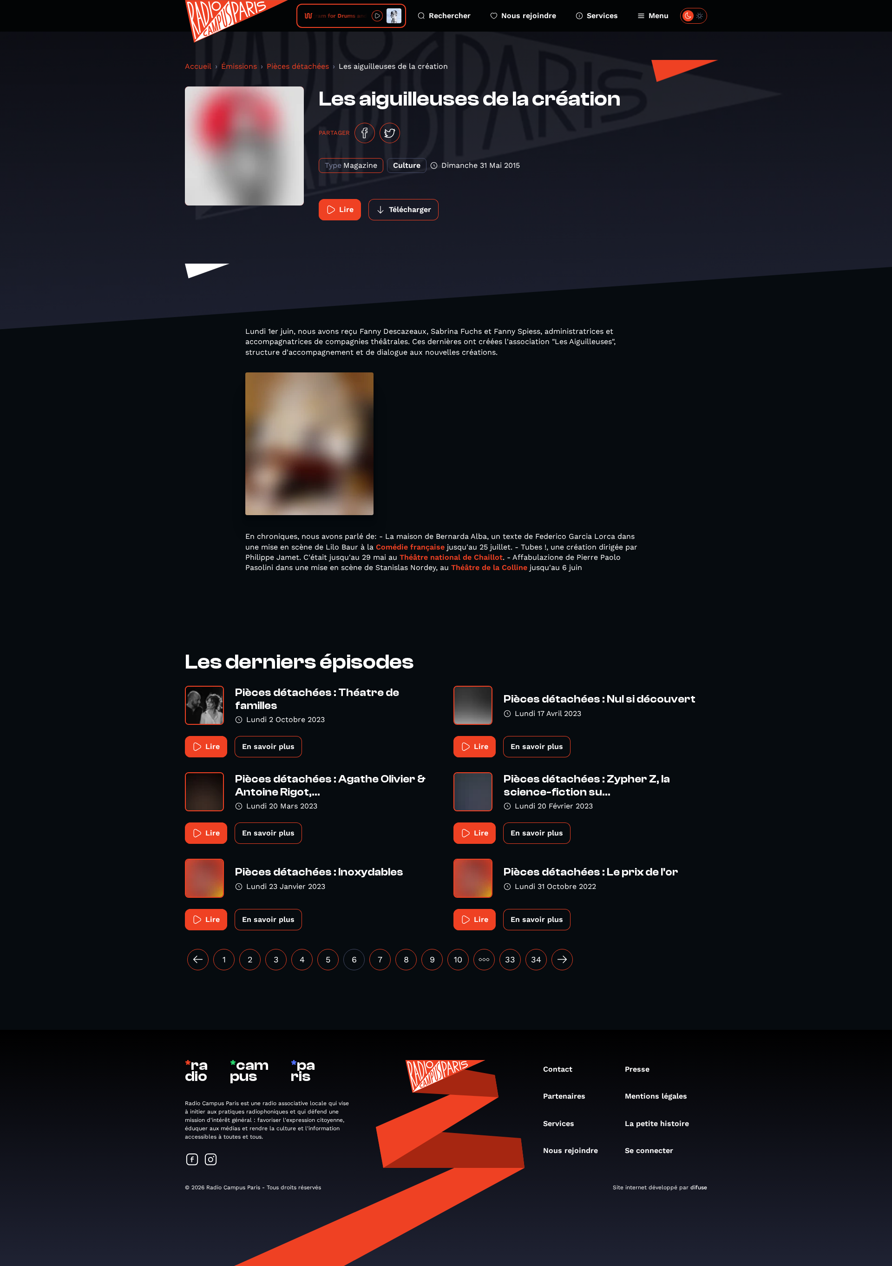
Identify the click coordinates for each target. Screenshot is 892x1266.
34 (536, 959)
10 (458, 959)
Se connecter (649, 1150)
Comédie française (411, 547)
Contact (557, 1069)
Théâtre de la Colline (489, 567)
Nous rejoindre (528, 15)
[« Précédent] (198, 959)
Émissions (239, 66)
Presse (637, 1069)
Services (602, 15)
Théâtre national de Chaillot (451, 557)
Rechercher (450, 15)
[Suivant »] (562, 959)
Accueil (198, 66)
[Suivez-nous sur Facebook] (192, 1160)
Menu (659, 15)
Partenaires (564, 1096)
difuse (698, 1187)
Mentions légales (656, 1096)
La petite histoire (657, 1123)
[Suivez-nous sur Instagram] (210, 1160)
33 (510, 959)
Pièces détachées (298, 66)
